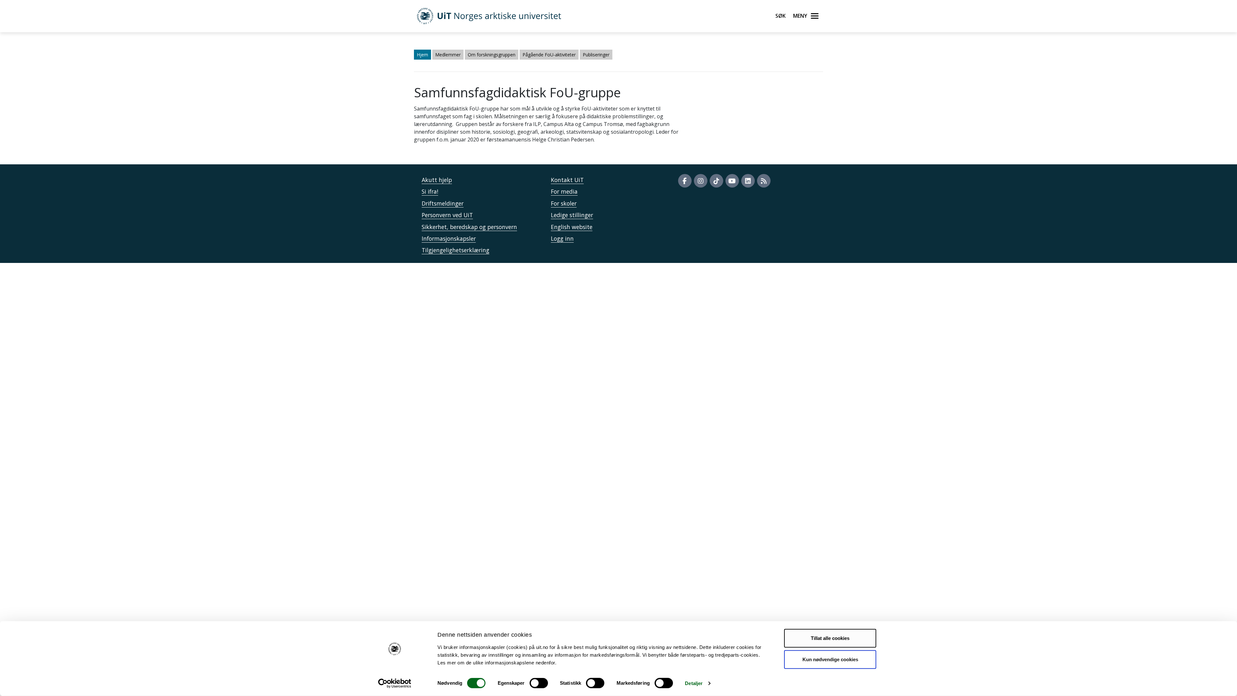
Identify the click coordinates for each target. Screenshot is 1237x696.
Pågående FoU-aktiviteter (549, 55)
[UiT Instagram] (700, 181)
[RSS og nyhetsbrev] (764, 181)
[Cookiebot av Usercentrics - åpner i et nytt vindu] (395, 683)
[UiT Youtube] (732, 181)
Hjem (422, 55)
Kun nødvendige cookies (830, 659)
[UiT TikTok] (716, 181)
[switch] (539, 683)
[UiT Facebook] (685, 181)
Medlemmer (448, 55)
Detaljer (694, 683)
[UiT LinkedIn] (748, 181)
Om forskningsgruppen (491, 55)
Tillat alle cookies (830, 638)
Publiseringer (596, 55)
